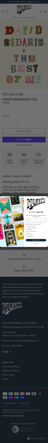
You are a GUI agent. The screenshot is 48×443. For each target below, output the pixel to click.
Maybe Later (36, 243)
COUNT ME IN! (36, 240)
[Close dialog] (46, 197)
